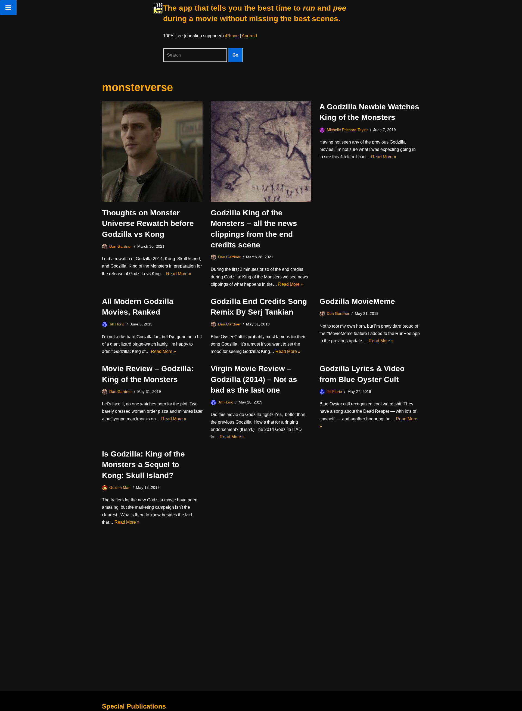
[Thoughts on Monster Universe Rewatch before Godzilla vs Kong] (152, 151)
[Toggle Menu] (8, 7)
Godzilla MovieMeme (357, 301)
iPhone (232, 35)
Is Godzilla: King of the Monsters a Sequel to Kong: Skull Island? (143, 464)
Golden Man (119, 487)
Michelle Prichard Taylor (347, 130)
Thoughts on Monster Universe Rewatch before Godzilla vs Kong (148, 223)
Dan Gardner (120, 246)
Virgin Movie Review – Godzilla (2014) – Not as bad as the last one (254, 379)
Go (235, 55)
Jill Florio (117, 324)
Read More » (178, 273)
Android (249, 35)
